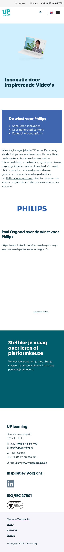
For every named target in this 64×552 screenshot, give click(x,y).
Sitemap (11, 535)
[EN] (51, 12)
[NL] (45, 12)
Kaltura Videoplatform (19, 178)
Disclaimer (12, 529)
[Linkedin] (11, 484)
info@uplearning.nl (21, 448)
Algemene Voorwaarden (18, 519)
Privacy (10, 524)
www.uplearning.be (34, 463)
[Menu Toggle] (58, 13)
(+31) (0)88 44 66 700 (24, 444)
